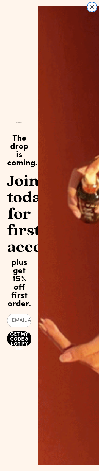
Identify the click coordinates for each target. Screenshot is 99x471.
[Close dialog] (92, 7)
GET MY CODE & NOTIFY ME (19, 338)
